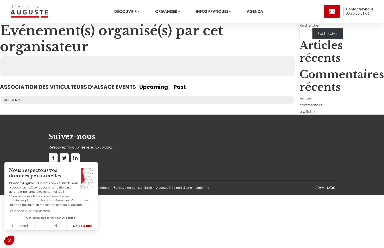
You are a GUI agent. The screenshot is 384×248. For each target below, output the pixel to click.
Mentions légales (98, 187)
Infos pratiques (212, 11)
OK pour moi (82, 226)
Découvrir (126, 11)
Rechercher (310, 25)
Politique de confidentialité (133, 187)
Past (180, 87)
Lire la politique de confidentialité (30, 211)
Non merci (20, 226)
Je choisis (51, 226)
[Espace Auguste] (29, 11)
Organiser (166, 11)
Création (320, 187)
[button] (9, 240)
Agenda (255, 11)
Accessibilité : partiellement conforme (182, 187)
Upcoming (153, 87)
